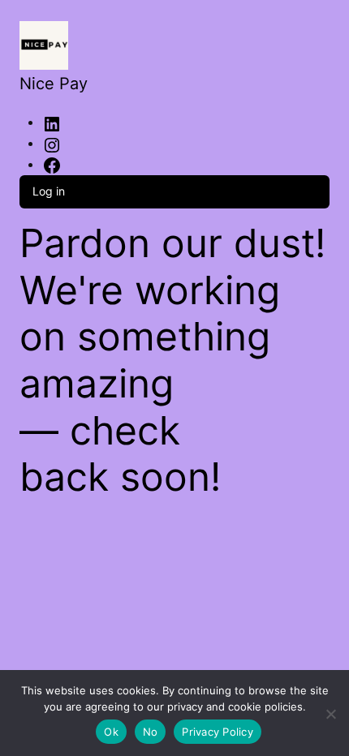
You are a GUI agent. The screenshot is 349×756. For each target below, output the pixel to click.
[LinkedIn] (52, 123)
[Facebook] (52, 165)
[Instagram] (52, 144)
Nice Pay (53, 83)
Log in (48, 191)
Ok (111, 731)
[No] (331, 711)
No (150, 731)
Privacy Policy (217, 731)
